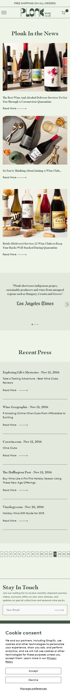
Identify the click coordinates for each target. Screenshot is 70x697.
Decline (33, 680)
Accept (33, 671)
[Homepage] (36, 12)
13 (55, 554)
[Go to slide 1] (32, 324)
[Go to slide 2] (35, 324)
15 (64, 554)
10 (41, 554)
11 (46, 554)
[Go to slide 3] (37, 324)
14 (59, 554)
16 (68, 554)
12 (50, 554)
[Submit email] (59, 610)
